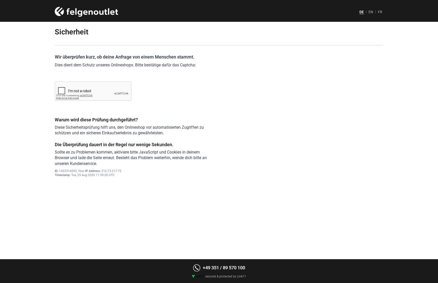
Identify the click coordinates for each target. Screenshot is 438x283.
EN (371, 12)
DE (361, 12)
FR (380, 12)
